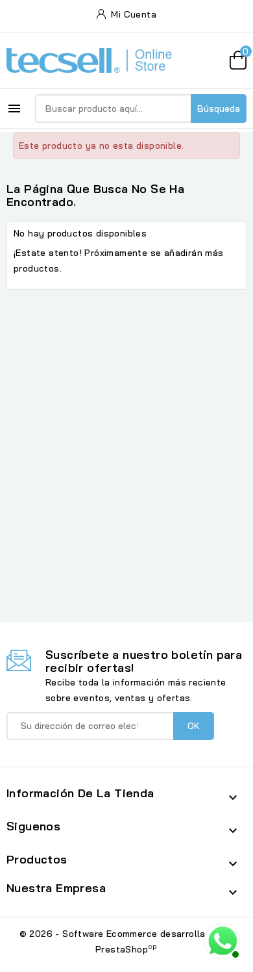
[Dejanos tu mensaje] (220, 939)
